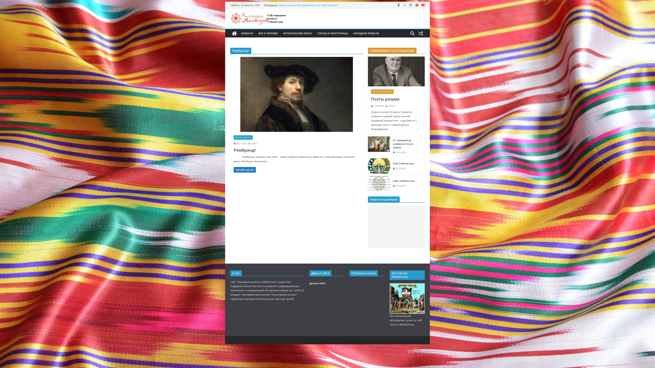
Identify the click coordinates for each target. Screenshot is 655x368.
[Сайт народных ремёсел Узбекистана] (234, 33)
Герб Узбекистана (403, 163)
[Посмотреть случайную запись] (421, 33)
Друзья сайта (317, 283)
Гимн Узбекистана (404, 180)
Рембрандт (245, 150)
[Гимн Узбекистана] (379, 183)
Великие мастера (243, 137)
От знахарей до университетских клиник (403, 144)
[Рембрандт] (296, 94)
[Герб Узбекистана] (379, 166)
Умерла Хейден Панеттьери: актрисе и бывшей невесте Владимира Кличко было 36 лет (312, 7)
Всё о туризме (268, 33)
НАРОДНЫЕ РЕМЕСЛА (366, 33)
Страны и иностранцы (332, 33)
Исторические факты (297, 33)
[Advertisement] (396, 226)
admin (254, 143)
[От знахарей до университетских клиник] (379, 146)
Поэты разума (385, 99)
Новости (247, 33)
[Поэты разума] (396, 71)
